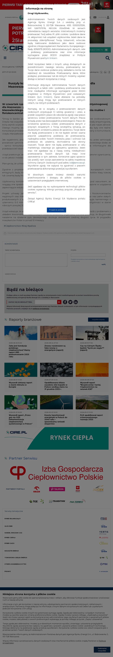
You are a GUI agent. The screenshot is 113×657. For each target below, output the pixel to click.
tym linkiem (44, 97)
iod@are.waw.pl (77, 163)
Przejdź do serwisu (56, 210)
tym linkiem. (51, 58)
